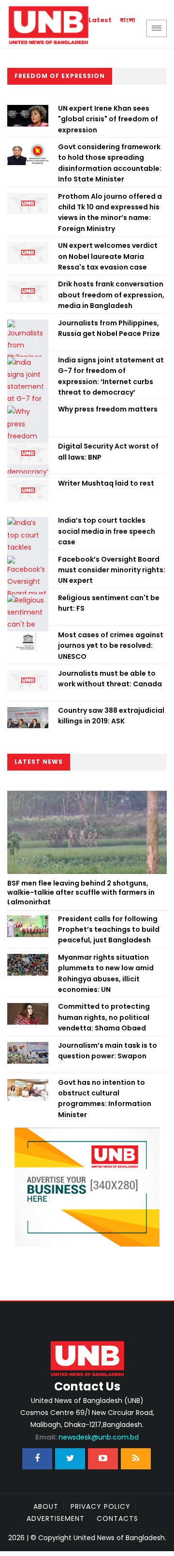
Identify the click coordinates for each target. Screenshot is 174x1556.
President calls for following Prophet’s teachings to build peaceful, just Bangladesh (109, 929)
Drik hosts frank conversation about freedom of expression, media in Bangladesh (111, 294)
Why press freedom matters (108, 409)
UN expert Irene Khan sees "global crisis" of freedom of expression (108, 119)
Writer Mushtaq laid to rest (106, 483)
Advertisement (56, 1518)
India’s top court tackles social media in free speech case (106, 531)
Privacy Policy (100, 1506)
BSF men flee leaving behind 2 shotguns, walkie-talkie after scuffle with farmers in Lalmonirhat (81, 892)
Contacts (117, 1518)
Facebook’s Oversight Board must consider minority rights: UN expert (111, 570)
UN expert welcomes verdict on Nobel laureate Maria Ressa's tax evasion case (108, 256)
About (45, 1506)
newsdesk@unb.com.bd (87, 1437)
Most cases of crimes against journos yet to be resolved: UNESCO (110, 645)
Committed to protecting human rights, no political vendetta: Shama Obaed (104, 1017)
